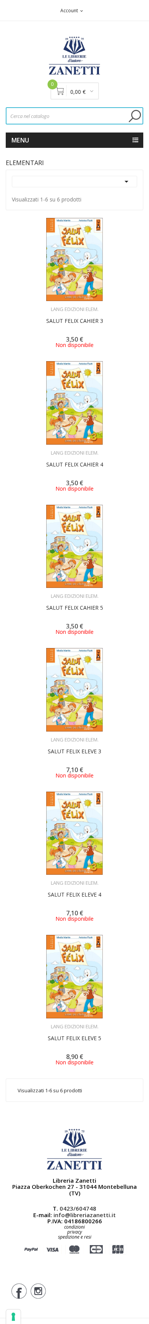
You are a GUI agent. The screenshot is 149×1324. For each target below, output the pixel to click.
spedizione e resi (74, 1237)
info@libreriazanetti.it (84, 1215)
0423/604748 (78, 1208)
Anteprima (53, 304)
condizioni (74, 1226)
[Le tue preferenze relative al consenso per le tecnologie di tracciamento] (13, 1316)
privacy (74, 1231)
